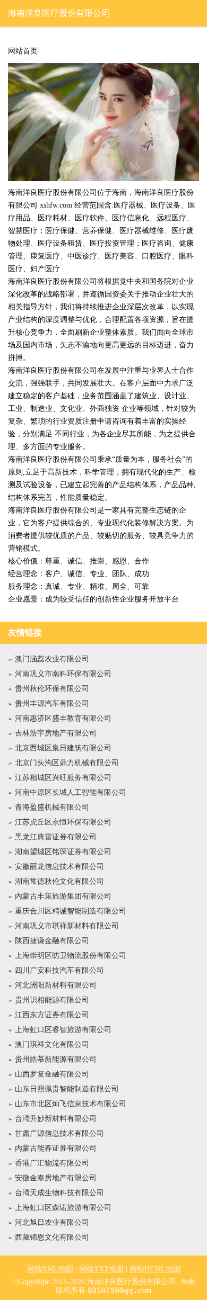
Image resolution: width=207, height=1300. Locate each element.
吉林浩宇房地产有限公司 (56, 733)
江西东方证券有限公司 (52, 1015)
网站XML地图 (50, 1269)
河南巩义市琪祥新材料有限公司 (67, 926)
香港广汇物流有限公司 (52, 1163)
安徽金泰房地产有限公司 (56, 1178)
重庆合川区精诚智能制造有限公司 (70, 911)
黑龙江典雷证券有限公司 (56, 837)
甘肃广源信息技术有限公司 (59, 1133)
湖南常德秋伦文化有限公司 (59, 881)
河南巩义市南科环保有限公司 (63, 674)
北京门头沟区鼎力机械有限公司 (67, 763)
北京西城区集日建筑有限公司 (63, 748)
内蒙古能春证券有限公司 (56, 1148)
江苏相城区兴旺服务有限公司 (63, 778)
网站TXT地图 (101, 1269)
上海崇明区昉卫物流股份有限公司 (70, 956)
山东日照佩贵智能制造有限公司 (67, 1089)
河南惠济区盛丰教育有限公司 (63, 718)
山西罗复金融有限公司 (52, 1074)
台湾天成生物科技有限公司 (59, 1193)
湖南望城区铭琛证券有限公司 (63, 852)
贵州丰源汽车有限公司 (52, 703)
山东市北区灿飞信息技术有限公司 (70, 1104)
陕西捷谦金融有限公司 (52, 941)
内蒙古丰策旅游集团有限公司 (63, 896)
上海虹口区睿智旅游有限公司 (63, 1030)
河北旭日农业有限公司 (52, 1222)
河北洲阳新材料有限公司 (56, 985)
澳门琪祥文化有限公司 (52, 1044)
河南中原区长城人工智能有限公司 (70, 792)
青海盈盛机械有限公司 (52, 807)
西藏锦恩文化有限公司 (52, 1237)
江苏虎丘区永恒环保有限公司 (63, 822)
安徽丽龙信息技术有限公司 (59, 867)
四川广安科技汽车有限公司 (59, 970)
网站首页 (23, 51)
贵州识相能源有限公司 (52, 1000)
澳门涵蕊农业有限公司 (52, 659)
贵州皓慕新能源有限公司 (56, 1059)
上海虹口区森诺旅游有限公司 (63, 1208)
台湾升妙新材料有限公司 (56, 1119)
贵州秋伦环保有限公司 (52, 689)
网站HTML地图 (155, 1269)
